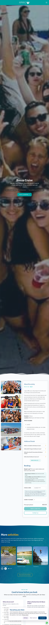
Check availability (23, 195)
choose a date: (27, 488)
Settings (25, 618)
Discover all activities (25, 575)
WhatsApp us (28, 495)
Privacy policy (25, 615)
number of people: (28, 499)
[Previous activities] (2, 568)
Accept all (42, 618)
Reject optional (33, 618)
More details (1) (34, 460)
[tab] (8, 568)
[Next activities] (5, 568)
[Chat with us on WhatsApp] (46, 622)
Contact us (35, 513)
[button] (46, 2)
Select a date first (35, 509)
